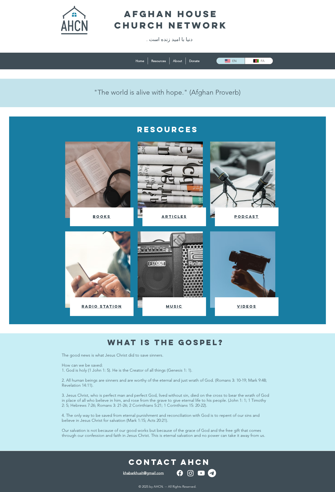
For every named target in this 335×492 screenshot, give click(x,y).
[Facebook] (180, 473)
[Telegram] (212, 473)
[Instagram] (190, 473)
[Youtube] (201, 473)
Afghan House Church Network (170, 19)
